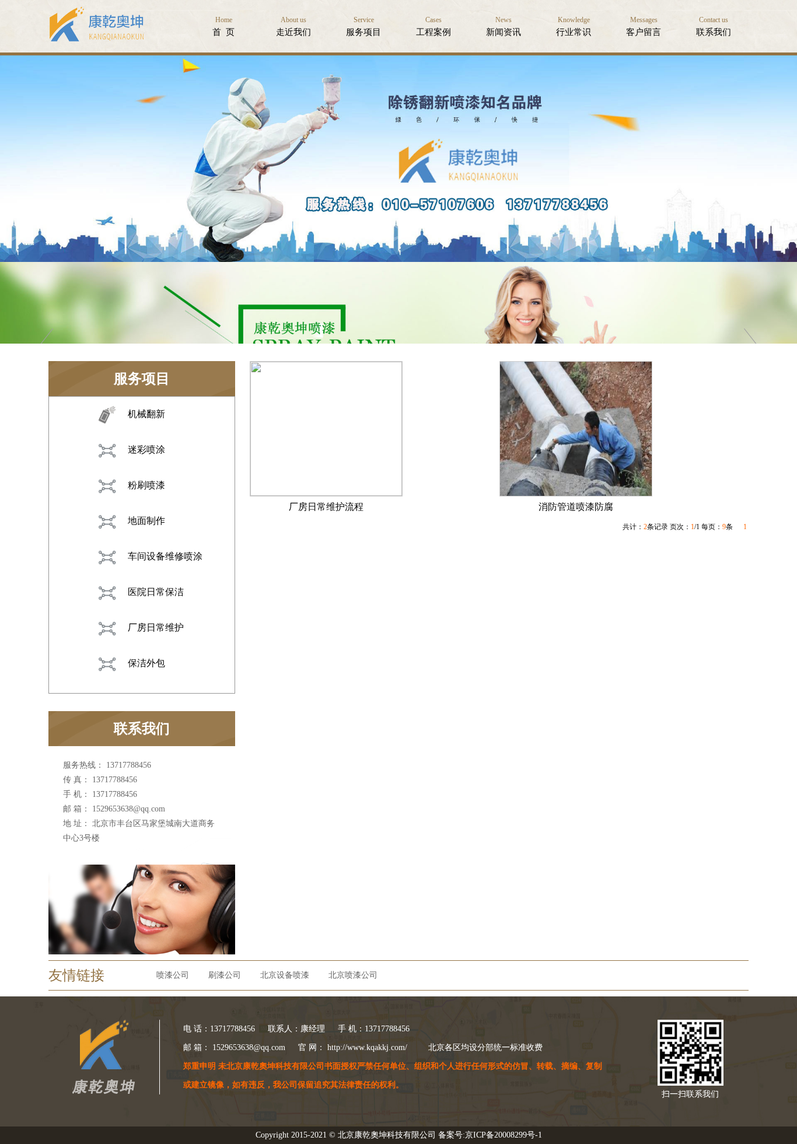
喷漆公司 (172, 975)
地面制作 (146, 521)
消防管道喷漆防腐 (576, 507)
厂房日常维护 (156, 627)
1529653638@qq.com (128, 808)
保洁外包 (146, 663)
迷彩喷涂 (146, 449)
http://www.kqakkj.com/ (367, 1047)
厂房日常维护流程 (326, 507)
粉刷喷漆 (146, 485)
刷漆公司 (224, 975)
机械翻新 (146, 414)
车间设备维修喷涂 (165, 556)
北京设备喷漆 (284, 975)
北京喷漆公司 (352, 975)
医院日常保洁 (156, 592)
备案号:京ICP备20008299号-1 (490, 1135)
